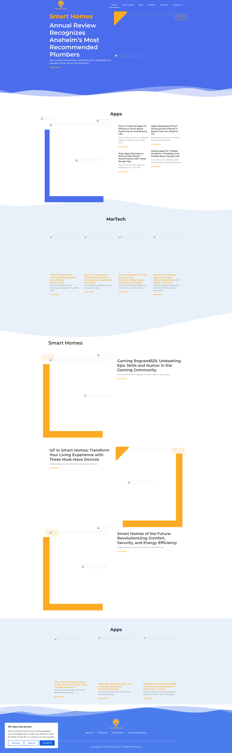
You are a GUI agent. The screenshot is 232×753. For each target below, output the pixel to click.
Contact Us (177, 5)
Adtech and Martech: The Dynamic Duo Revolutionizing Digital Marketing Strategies (133, 279)
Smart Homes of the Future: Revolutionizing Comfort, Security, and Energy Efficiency (147, 538)
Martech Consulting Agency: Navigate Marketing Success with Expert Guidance (166, 279)
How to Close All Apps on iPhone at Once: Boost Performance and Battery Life (132, 130)
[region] (31, 735)
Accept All (47, 743)
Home (114, 5)
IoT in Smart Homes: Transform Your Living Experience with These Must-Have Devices (79, 455)
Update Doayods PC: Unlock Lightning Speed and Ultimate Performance (63, 279)
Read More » (123, 147)
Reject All (31, 743)
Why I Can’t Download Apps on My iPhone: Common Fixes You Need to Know (70, 685)
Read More (55, 67)
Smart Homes (128, 5)
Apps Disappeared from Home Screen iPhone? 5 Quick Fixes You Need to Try (164, 130)
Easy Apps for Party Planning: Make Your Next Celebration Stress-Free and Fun (159, 686)
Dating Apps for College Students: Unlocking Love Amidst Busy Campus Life (165, 154)
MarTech (151, 5)
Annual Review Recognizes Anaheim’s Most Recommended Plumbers (74, 40)
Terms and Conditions (137, 733)
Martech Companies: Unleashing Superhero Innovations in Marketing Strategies (98, 279)
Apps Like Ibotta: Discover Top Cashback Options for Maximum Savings (115, 686)
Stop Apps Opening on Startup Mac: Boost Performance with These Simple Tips (132, 157)
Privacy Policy (118, 733)
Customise (16, 743)
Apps (141, 5)
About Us (164, 5)
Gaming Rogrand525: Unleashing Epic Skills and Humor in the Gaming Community (149, 365)
